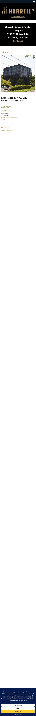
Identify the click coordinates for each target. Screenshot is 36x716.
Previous (2, 73)
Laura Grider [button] (5, 111)
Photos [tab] (5, 52)
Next (34, 73)
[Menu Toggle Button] (33, 1)
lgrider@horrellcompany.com (9, 117)
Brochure (4, 127)
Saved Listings (18, 17)
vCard (3, 119)
